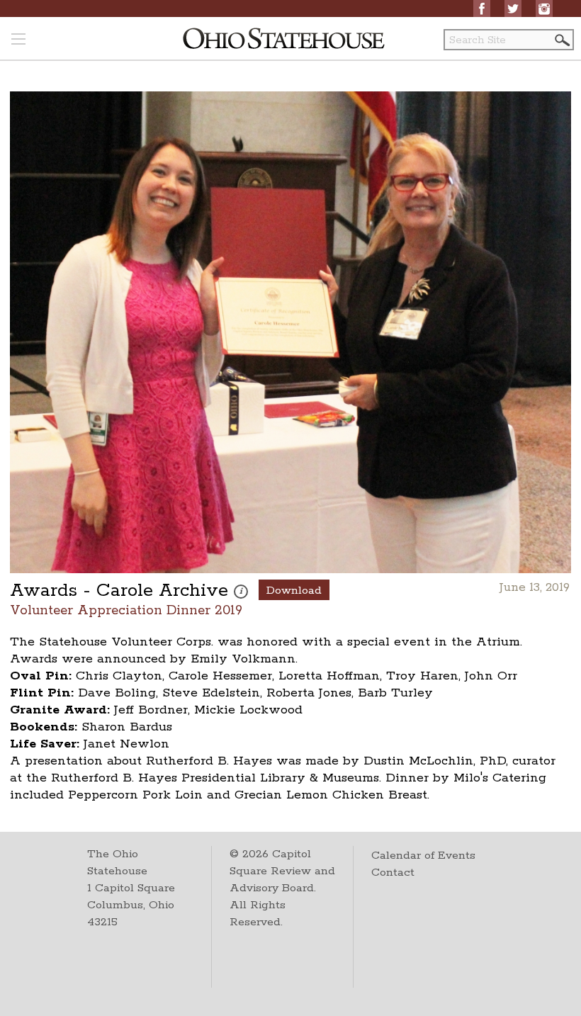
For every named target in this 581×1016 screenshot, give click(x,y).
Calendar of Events (423, 855)
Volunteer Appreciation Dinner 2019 (126, 609)
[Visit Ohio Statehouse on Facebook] (481, 8)
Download (294, 590)
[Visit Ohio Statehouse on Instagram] (544, 8)
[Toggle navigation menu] (18, 40)
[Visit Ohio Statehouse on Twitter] (512, 8)
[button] (561, 40)
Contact (392, 872)
